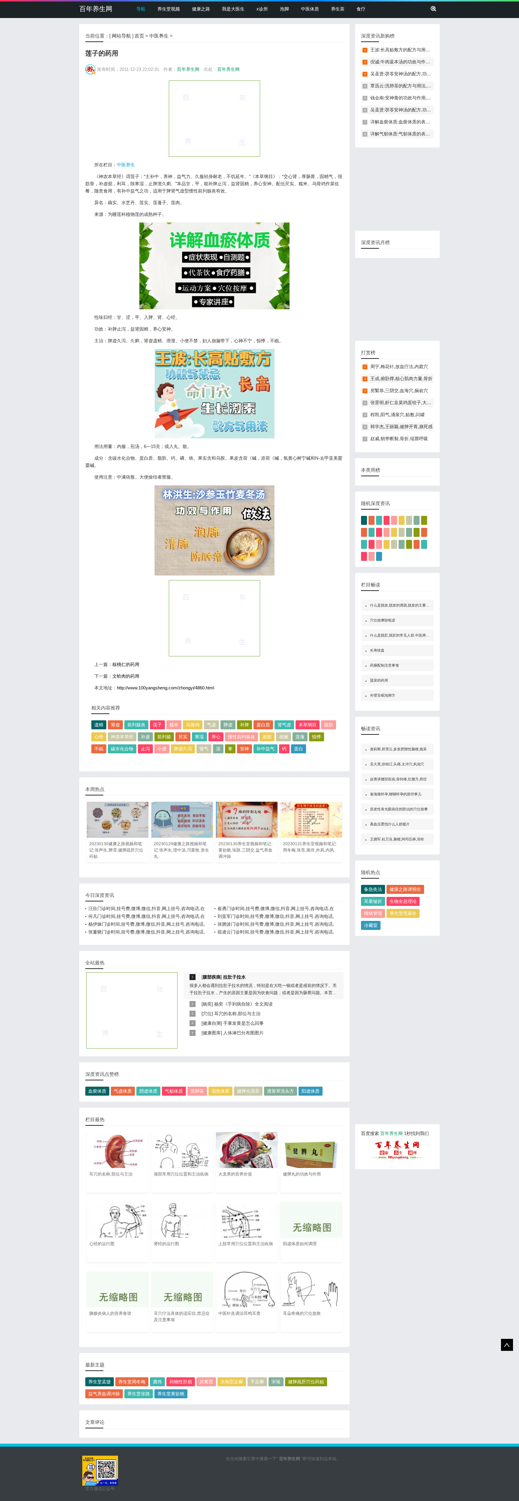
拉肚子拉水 (234, 976)
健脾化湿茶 (248, 1091)
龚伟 (157, 1381)
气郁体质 (174, 1091)
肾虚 (115, 724)
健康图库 (212, 1032)
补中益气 (265, 748)
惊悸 (316, 736)
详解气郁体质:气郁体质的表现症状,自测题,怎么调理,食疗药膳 (431, 133)
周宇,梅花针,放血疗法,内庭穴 (399, 366)
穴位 (207, 1013)
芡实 (182, 736)
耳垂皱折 (373, 901)
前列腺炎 (136, 724)
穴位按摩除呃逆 (382, 620)
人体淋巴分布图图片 (243, 1032)
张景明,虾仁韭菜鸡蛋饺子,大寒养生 (405, 402)
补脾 (244, 724)
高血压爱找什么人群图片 (390, 824)
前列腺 (164, 736)
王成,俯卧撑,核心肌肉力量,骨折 (401, 378)
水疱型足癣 (231, 1381)
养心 (215, 736)
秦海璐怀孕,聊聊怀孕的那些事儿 (395, 794)
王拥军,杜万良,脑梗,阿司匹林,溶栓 (397, 839)
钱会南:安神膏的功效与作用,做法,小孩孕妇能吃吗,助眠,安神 (429, 97)
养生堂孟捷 (99, 1381)
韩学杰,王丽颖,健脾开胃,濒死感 (401, 426)
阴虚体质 (148, 1091)
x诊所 (262, 8)
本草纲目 (308, 724)
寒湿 (199, 736)
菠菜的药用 (379, 680)
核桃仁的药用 (125, 664)
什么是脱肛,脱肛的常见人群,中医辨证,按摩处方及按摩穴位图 (418, 635)
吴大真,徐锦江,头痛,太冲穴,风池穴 (397, 764)
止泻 (145, 748)
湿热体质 (220, 1091)
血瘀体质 (97, 1091)
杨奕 (207, 1003)
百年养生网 (95, 9)
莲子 (157, 724)
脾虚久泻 (183, 748)
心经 (98, 736)
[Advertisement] (214, 118)
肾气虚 (284, 724)
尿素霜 (206, 1381)
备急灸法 (373, 889)
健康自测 (212, 1023)
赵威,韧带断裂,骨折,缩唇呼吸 (399, 438)
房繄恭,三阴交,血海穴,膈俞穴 (399, 390)
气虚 (211, 724)
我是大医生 (233, 8)
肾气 (203, 748)
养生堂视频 (168, 8)
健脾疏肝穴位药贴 (306, 1381)
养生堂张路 (138, 1393)
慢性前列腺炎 (241, 736)
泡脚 (284, 8)
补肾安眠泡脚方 (382, 695)
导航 (140, 8)
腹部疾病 (212, 976)
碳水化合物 (122, 748)
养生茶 (337, 8)
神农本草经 (122, 736)
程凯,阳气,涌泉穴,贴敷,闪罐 (397, 414)
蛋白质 (263, 724)
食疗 (361, 8)
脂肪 (328, 724)
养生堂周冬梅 (131, 1381)
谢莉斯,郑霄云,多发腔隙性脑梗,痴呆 (398, 749)
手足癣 (257, 1381)
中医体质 (310, 8)
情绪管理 (373, 913)
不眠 (98, 748)
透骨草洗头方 (280, 1091)
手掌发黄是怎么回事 (243, 1023)
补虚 (145, 736)
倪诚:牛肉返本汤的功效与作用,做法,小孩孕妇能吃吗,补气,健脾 (431, 61)
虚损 (267, 736)
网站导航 (121, 35)
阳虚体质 (311, 1091)
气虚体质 (123, 1091)
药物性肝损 (180, 1381)
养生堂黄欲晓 (170, 1393)
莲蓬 (300, 736)
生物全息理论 (403, 901)
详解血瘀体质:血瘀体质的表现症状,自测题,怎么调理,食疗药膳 (431, 121)
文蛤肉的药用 (125, 676)
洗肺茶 (197, 1091)
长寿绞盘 (377, 650)
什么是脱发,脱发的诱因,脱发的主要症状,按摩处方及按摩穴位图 (420, 605)
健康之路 (201, 8)
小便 (161, 748)
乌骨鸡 (192, 724)
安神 (244, 748)
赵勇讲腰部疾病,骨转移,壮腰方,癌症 (398, 779)
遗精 (98, 724)
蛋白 (298, 748)
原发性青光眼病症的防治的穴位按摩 (399, 809)
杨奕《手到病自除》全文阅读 (243, 1003)
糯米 (173, 724)
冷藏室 (371, 925)
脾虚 (227, 724)
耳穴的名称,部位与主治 (237, 1013)
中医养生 (158, 35)
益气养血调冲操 (104, 1393)
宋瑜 (276, 1381)
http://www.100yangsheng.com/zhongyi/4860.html (165, 687)
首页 (139, 35)
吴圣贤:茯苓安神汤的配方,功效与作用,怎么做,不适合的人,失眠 (431, 73)
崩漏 (283, 736)
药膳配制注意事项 (384, 665)
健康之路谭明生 (405, 889)
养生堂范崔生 (403, 913)
